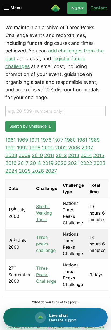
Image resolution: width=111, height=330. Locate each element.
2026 (38, 171)
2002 (61, 148)
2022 (86, 163)
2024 (11, 171)
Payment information (66, 327)
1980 (70, 140)
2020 (61, 163)
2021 (73, 163)
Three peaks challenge (46, 244)
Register (77, 8)
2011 (49, 155)
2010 (37, 155)
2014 (86, 155)
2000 (48, 148)
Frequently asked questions (27, 327)
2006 (74, 148)
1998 (34, 148)
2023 (99, 163)
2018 (35, 163)
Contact (98, 8)
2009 (24, 155)
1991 (10, 148)
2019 (47, 163)
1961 (10, 140)
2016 (10, 163)
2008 (11, 155)
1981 (82, 140)
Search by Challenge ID (30, 126)
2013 (73, 155)
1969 (22, 140)
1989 (94, 140)
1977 (58, 140)
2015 (98, 155)
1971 (34, 140)
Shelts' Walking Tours (44, 213)
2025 (25, 171)
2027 (51, 171)
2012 (61, 155)
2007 (87, 148)
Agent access (94, 327)
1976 (46, 140)
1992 (22, 148)
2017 (23, 163)
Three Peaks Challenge (46, 274)
